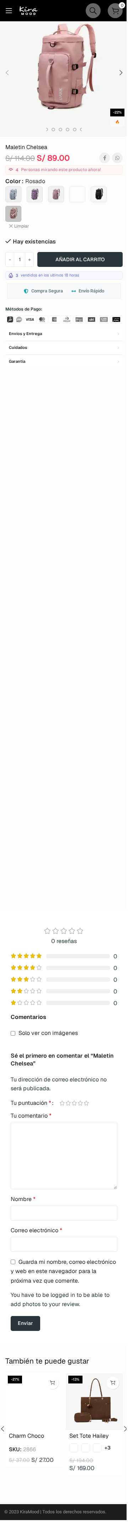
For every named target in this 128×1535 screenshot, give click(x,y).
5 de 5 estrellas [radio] (86, 1103)
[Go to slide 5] (46, 129)
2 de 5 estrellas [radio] (68, 1103)
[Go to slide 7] (60, 129)
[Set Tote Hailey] (94, 1401)
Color (13, 181)
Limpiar (21, 226)
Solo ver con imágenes (48, 1033)
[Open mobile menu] (9, 11)
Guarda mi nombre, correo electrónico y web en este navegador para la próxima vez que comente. (63, 1271)
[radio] (13, 194)
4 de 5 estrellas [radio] (80, 1103)
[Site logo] (28, 10)
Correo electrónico (36, 1230)
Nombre (23, 1199)
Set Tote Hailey (89, 1436)
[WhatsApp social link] (117, 158)
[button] (7, 73)
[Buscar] (93, 11)
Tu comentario (31, 1115)
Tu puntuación (31, 1103)
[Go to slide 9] (74, 129)
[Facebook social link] (104, 158)
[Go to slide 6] (53, 129)
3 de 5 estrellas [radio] (74, 1103)
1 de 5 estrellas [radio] (62, 1103)
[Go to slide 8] (67, 129)
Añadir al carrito (80, 259)
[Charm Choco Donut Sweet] (33, 1401)
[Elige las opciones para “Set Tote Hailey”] (113, 1383)
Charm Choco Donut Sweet (26, 1439)
